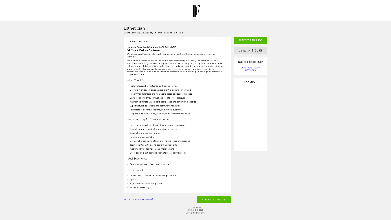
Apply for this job (214, 199)
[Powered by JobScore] (195, 210)
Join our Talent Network (250, 69)
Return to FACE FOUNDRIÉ (138, 199)
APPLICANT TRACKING (195, 213)
